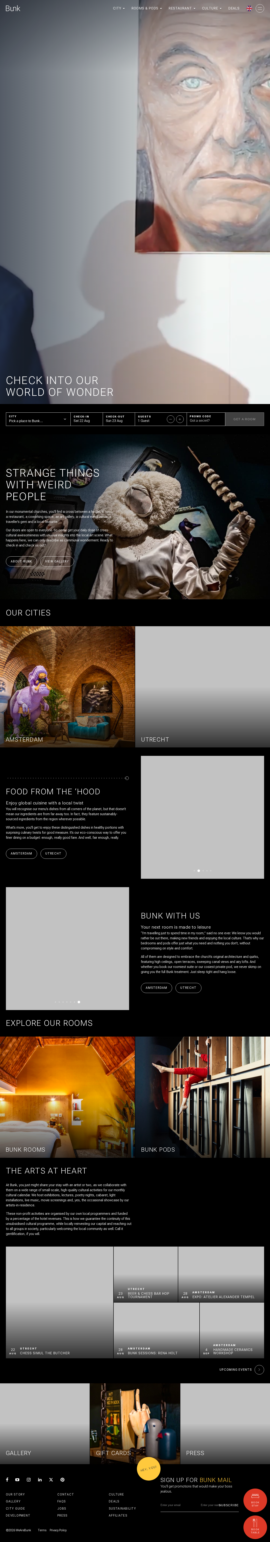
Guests (144, 416)
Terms (42, 1530)
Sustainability (122, 1508)
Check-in (81, 416)
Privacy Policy (58, 1530)
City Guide (15, 1508)
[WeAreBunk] (13, 8)
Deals (114, 1501)
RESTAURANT (180, 8)
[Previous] (156, 817)
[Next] (248, 817)
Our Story (15, 1494)
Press (62, 1515)
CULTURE (210, 8)
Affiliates (118, 1515)
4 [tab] (205, 870)
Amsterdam (21, 853)
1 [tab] (194, 870)
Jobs (61, 1508)
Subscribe (229, 1505)
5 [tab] (210, 871)
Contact (65, 1494)
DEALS (234, 8)
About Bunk (21, 561)
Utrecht (53, 853)
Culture (116, 1494)
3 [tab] (201, 870)
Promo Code (200, 416)
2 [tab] (198, 870)
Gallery (13, 1501)
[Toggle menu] (260, 8)
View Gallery (57, 561)
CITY (117, 8)
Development (18, 1515)
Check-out (115, 416)
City (12, 416)
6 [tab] (75, 1002)
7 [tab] (79, 1002)
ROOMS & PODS (144, 8)
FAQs (61, 1501)
